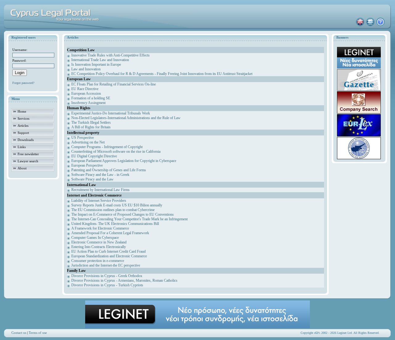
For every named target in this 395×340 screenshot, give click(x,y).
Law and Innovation (86, 69)
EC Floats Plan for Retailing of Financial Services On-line (113, 84)
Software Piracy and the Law (92, 179)
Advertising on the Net (88, 142)
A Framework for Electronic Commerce (100, 228)
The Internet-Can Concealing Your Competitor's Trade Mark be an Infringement (129, 219)
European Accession (86, 93)
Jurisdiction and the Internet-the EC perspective (105, 265)
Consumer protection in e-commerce (97, 261)
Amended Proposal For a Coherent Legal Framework (110, 233)
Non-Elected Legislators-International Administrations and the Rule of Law (126, 118)
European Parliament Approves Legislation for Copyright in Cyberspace (123, 161)
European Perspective (87, 165)
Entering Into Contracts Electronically (98, 247)
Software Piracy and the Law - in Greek (100, 174)
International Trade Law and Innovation (100, 60)
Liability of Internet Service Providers (98, 200)
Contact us (18, 332)
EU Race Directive (84, 89)
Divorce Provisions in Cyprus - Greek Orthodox (106, 276)
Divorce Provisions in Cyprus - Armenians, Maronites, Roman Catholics (124, 280)
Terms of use (38, 332)
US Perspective (82, 137)
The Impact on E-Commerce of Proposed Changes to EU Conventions (122, 214)
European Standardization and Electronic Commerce (109, 256)
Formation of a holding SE (90, 98)
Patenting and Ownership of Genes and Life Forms (108, 170)
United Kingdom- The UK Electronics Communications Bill (115, 224)
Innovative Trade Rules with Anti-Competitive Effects (110, 55)
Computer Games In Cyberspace (95, 237)
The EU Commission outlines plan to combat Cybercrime (113, 210)
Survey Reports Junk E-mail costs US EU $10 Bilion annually (116, 205)
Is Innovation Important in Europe (96, 64)
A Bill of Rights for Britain (90, 127)
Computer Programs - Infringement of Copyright (107, 147)
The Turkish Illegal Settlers (91, 122)
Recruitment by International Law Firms (100, 190)
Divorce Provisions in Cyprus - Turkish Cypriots (107, 285)
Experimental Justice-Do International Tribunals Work (110, 113)
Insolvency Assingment (88, 103)
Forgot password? (23, 83)
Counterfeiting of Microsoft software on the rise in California (115, 151)
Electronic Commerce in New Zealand (99, 242)
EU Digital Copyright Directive (94, 156)
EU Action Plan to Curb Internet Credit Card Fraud (108, 251)
